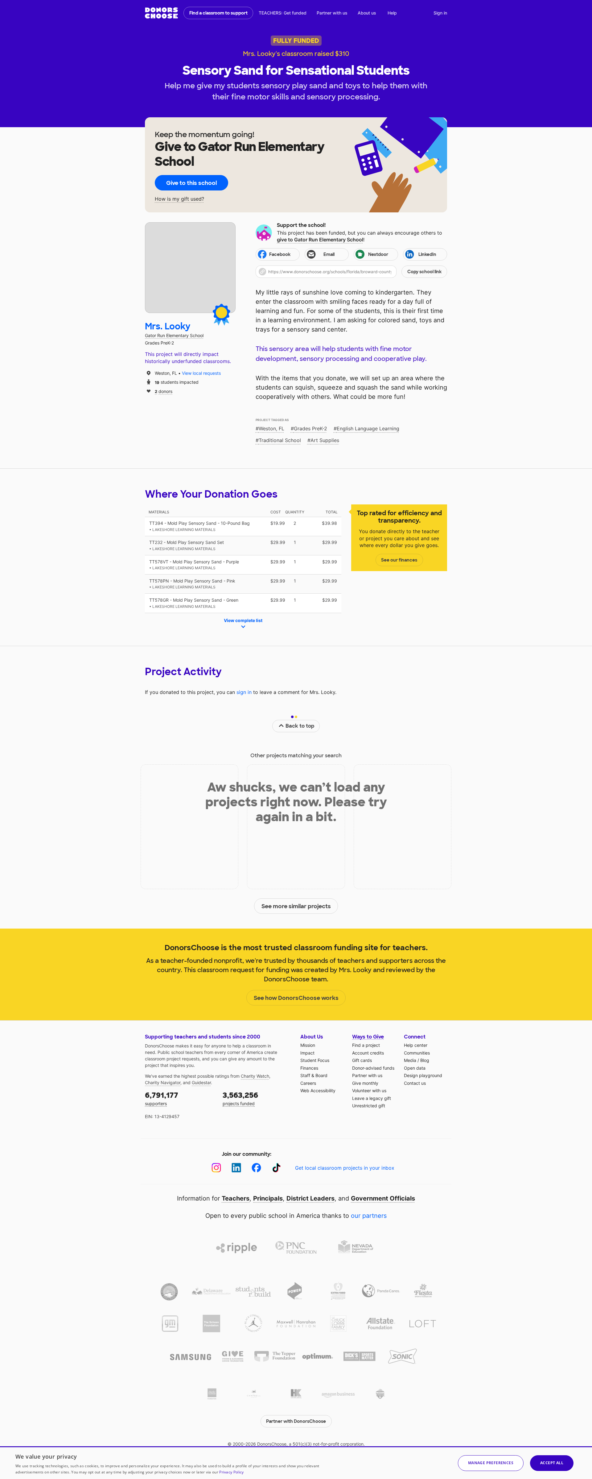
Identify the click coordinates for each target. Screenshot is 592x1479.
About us (367, 12)
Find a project (366, 1045)
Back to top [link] (300, 726)
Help (392, 12)
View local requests (201, 373)
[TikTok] (276, 1167)
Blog (424, 1060)
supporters (161, 1098)
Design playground (423, 1075)
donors (163, 391)
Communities (417, 1052)
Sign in (440, 12)
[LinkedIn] (236, 1167)
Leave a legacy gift (371, 1098)
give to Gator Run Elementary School (320, 239)
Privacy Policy (231, 1472)
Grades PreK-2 (310, 428)
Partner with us (332, 12)
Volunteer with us (369, 1090)
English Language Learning (368, 428)
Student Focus (314, 1060)
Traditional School (280, 440)
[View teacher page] (190, 267)
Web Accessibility (317, 1090)
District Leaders (310, 1198)
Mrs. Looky (168, 326)
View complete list (243, 620)
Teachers (235, 1198)
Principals (268, 1198)
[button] (351, 271)
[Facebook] (256, 1167)
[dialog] (296, 1462)
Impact (307, 1052)
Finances (309, 1068)
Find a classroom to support (218, 13)
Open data (415, 1068)
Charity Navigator (162, 1082)
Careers (308, 1083)
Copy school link (424, 271)
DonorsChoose (161, 13)
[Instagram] (216, 1167)
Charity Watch (255, 1076)
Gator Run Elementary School (174, 335)
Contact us (415, 1083)
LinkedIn (427, 254)
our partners (369, 1215)
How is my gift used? (179, 199)
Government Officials (383, 1198)
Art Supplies (324, 440)
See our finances (399, 560)
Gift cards (362, 1060)
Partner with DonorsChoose (296, 1421)
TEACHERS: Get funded (282, 12)
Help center (415, 1045)
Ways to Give (368, 1037)
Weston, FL (271, 428)
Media (410, 1060)
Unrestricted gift (368, 1105)
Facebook (279, 254)
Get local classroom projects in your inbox (344, 1168)
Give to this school (191, 183)
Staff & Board (313, 1075)
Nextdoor (378, 254)
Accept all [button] (551, 1462)
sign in (244, 692)
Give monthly (365, 1083)
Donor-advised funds (373, 1068)
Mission (307, 1045)
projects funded (240, 1098)
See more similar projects (296, 906)
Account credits (368, 1052)
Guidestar (201, 1082)
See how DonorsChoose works (296, 998)
